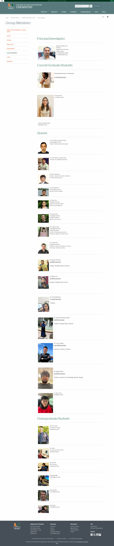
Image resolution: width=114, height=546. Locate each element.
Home (7, 17)
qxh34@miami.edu (55, 278)
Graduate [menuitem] (73, 12)
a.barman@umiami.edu (55, 189)
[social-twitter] (94, 534)
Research (10, 61)
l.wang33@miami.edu (60, 345)
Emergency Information (61, 538)
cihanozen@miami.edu (55, 142)
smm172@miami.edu (55, 491)
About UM (52, 526)
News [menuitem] (104, 12)
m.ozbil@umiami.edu (55, 215)
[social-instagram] (100, 534)
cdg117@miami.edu (42, 125)
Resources (10, 44)
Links (8, 57)
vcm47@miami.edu (59, 97)
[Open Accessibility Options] (2, 1)
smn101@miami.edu (60, 77)
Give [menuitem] (96, 12)
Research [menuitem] (54, 12)
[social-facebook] (92, 534)
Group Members (41, 17)
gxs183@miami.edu (55, 262)
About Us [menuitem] (44, 12)
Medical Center (74, 528)
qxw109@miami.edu (55, 507)
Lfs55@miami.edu (59, 320)
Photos (9, 40)
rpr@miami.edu (60, 51)
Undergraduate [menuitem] (86, 12)
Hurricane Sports (74, 530)
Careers (72, 531)
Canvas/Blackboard (55, 533)
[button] (110, 541)
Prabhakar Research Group (28, 17)
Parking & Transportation (96, 528)
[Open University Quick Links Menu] (112, 1)
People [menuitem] (64, 12)
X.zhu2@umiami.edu (55, 202)
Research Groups (15, 17)
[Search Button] (91, 6)
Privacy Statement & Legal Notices (75, 538)
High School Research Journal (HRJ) (16, 30)
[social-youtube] (97, 534)
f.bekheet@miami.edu (55, 477)
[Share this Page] (107, 17)
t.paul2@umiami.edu (55, 244)
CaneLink (52, 530)
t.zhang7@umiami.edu (55, 228)
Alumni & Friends (74, 526)
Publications (11, 48)
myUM (52, 528)
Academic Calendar (55, 531)
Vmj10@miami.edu (55, 299)
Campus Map (93, 526)
